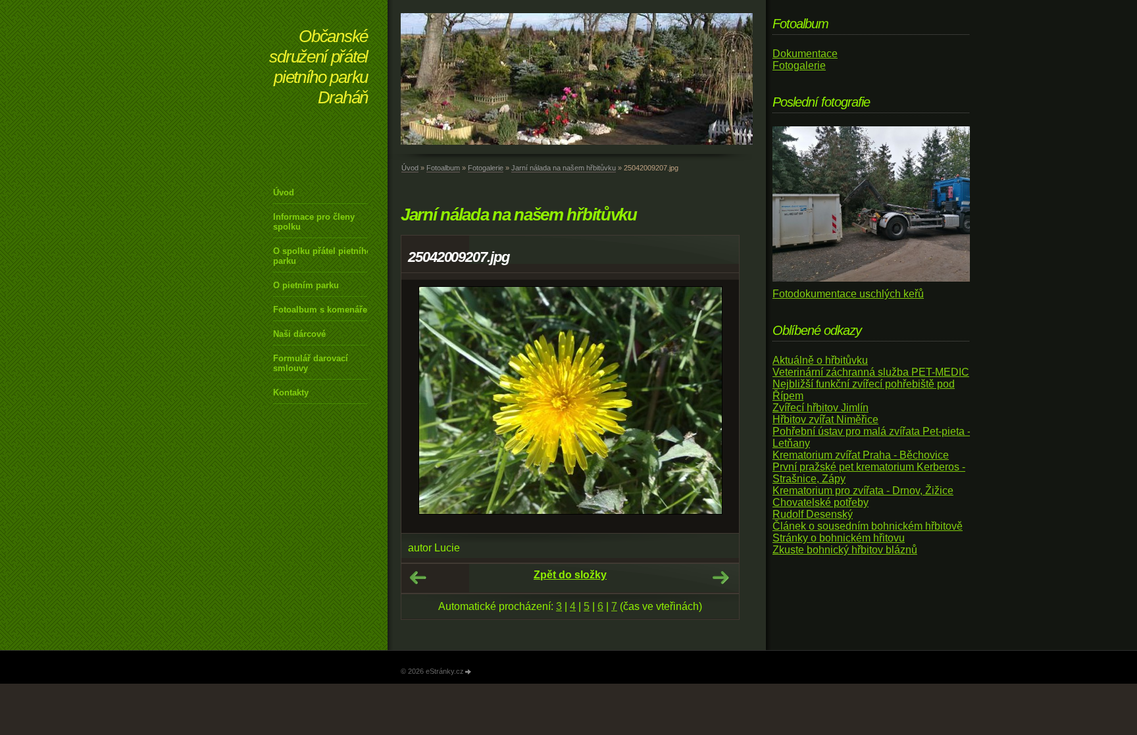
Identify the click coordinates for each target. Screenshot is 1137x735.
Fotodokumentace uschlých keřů (848, 293)
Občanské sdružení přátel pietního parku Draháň (318, 66)
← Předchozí (418, 578)
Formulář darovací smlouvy (310, 363)
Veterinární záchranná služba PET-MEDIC (870, 372)
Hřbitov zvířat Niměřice (825, 419)
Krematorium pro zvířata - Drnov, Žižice (862, 490)
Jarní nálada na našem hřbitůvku (563, 168)
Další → (720, 578)
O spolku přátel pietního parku (322, 256)
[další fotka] (717, 406)
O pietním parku (306, 285)
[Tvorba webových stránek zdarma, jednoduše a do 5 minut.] (468, 672)
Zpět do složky (570, 574)
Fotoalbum (443, 168)
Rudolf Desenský (812, 514)
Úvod (283, 192)
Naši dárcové (299, 334)
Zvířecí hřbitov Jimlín (820, 407)
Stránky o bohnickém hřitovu (838, 538)
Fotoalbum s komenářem (324, 310)
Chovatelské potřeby (820, 502)
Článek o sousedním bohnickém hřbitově (867, 526)
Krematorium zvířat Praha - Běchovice (860, 455)
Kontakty (291, 392)
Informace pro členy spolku (314, 222)
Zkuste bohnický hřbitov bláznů (844, 549)
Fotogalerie (485, 168)
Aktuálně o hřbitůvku (820, 360)
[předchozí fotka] (423, 406)
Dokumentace (805, 53)
